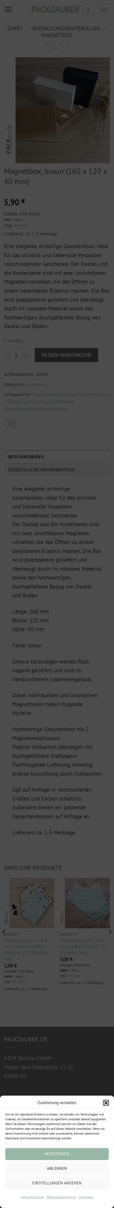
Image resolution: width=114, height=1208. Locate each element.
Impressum (86, 1197)
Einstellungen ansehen (56, 1182)
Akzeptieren (57, 1153)
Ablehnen (57, 1168)
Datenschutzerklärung (61, 1197)
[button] (106, 1102)
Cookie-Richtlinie (32, 1197)
